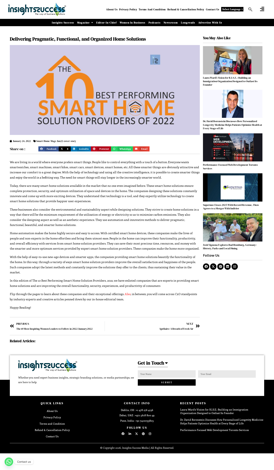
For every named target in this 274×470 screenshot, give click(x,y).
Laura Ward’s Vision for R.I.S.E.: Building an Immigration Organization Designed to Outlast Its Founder (230, 81)
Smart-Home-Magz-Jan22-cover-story (56, 141)
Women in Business (132, 22)
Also (127, 294)
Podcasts (155, 22)
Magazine (83, 22)
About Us (112, 9)
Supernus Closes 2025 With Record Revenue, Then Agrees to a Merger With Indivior (231, 206)
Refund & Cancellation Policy (185, 9)
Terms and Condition (152, 9)
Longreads (188, 22)
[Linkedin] (227, 266)
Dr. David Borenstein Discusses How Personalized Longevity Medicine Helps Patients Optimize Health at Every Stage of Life (232, 124)
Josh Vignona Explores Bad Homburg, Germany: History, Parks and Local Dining (230, 246)
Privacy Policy (128, 9)
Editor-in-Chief (106, 22)
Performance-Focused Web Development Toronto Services (214, 430)
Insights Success (63, 22)
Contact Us (212, 9)
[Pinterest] (220, 266)
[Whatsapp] (9, 461)
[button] (249, 9)
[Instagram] (235, 266)
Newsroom (171, 22)
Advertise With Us (210, 22)
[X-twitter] (213, 266)
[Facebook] (206, 266)
